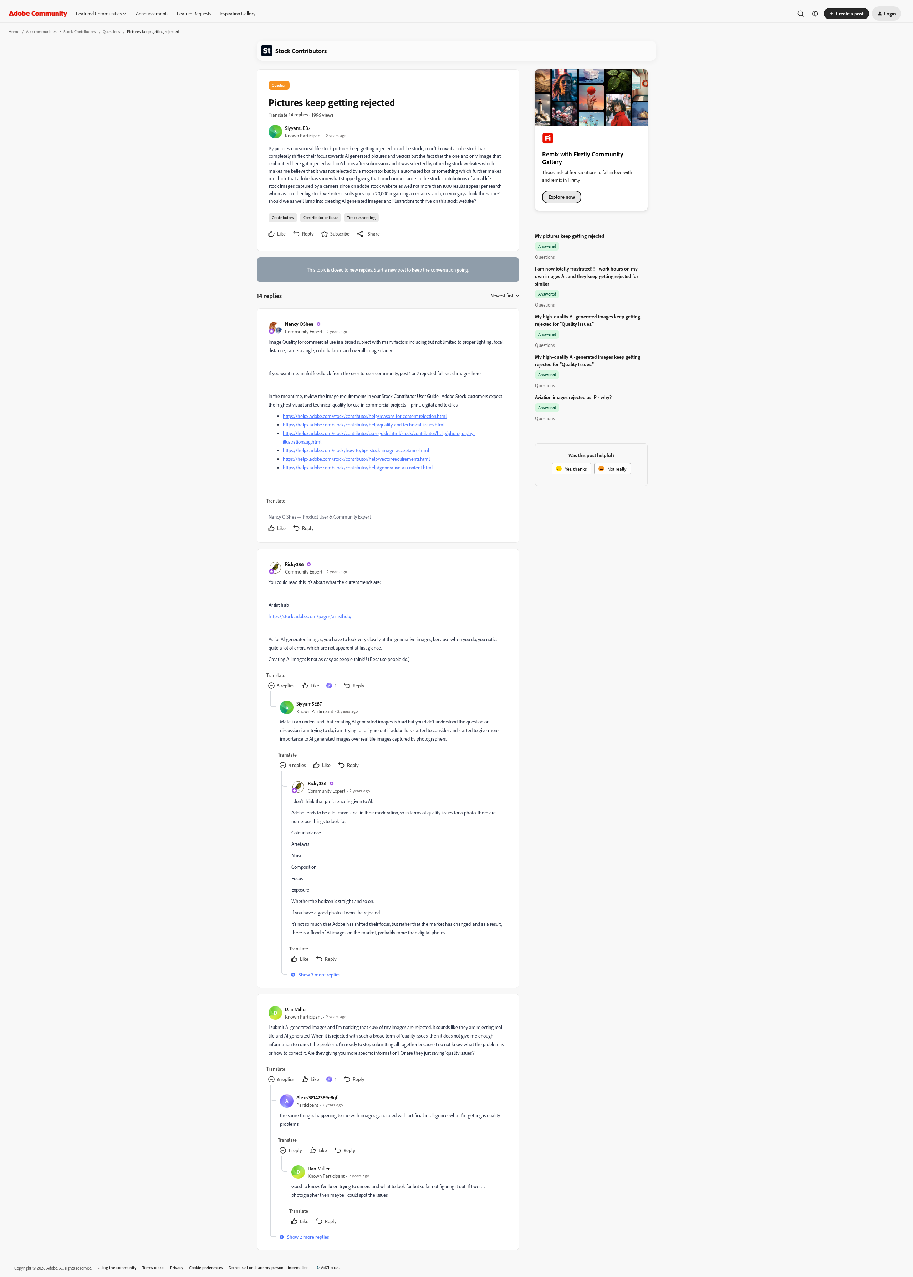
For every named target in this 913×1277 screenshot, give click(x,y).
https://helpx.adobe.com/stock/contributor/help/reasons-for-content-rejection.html (365, 416)
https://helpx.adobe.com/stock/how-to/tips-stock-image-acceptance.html (356, 450)
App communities (41, 31)
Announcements (152, 13)
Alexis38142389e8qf (316, 1097)
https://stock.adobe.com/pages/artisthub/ (310, 616)
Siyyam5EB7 (297, 128)
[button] (846, 13)
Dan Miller (296, 1009)
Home (14, 31)
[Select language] (815, 13)
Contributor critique (320, 217)
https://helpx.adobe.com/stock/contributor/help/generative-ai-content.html (358, 467)
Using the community (117, 1267)
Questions (111, 31)
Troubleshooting (361, 217)
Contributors (283, 217)
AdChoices (330, 1267)
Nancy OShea (299, 324)
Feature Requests (194, 13)
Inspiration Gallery (237, 13)
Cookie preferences (206, 1267)
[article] (387, 427)
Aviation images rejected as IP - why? (573, 397)
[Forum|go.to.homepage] (38, 13)
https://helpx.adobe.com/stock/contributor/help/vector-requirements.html (356, 459)
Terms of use (153, 1267)
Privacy (176, 1267)
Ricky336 (294, 564)
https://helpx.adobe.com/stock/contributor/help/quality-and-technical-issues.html (363, 425)
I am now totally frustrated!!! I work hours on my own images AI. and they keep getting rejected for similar (586, 276)
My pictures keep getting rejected (570, 236)
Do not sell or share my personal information (269, 1267)
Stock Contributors (79, 31)
